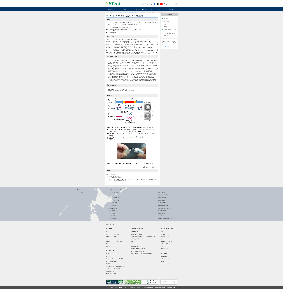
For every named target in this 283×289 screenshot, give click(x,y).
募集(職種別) (164, 256)
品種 (132, 241)
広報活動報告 (164, 234)
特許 (132, 243)
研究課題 (108, 253)
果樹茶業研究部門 (112, 218)
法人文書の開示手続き (130, 287)
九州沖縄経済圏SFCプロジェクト (114, 271)
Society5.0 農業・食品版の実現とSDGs (115, 266)
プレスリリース (165, 231)
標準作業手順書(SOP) (111, 273)
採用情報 (171, 9)
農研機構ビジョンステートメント (114, 241)
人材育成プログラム (166, 258)
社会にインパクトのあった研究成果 (114, 258)
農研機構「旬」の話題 (166, 241)
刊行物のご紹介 (165, 236)
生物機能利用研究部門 (163, 195)
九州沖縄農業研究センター (114, 202)
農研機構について (112, 9)
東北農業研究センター (113, 195)
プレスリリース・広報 (156, 9)
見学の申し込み (165, 239)
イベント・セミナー (166, 246)
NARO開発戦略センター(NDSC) (115, 189)
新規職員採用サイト (166, 261)
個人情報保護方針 (171, 287)
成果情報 (121, 12)
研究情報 (112, 12)
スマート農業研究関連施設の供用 (138, 251)
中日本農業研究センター (114, 197)
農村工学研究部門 (112, 205)
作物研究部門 (111, 210)
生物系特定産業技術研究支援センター (167, 218)
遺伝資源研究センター (163, 210)
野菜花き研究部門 (162, 192)
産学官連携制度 (134, 231)
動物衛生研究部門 (162, 202)
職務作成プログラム (135, 246)
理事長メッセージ (110, 231)
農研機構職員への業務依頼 (137, 234)
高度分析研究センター (163, 213)
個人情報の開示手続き (160, 287)
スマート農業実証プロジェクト (113, 268)
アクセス (108, 239)
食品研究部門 (111, 216)
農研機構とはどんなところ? (112, 234)
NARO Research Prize (111, 261)
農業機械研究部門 (112, 208)
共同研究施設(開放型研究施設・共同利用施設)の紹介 (143, 236)
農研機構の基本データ (111, 236)
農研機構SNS (164, 248)
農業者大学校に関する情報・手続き (145, 287)
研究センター (80, 192)
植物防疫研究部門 (162, 200)
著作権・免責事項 (119, 287)
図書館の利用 (109, 243)
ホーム (107, 12)
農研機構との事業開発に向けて (138, 239)
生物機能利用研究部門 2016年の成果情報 (132, 12)
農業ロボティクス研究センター (165, 208)
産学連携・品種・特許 (141, 9)
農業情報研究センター (163, 205)
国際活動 (108, 246)
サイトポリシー (109, 287)
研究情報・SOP (127, 9)
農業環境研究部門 (162, 197)
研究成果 (116, 12)
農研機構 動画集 (165, 243)
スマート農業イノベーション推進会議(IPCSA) (141, 253)
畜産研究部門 (111, 213)
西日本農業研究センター (114, 200)
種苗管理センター (162, 216)
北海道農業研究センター (114, 192)
